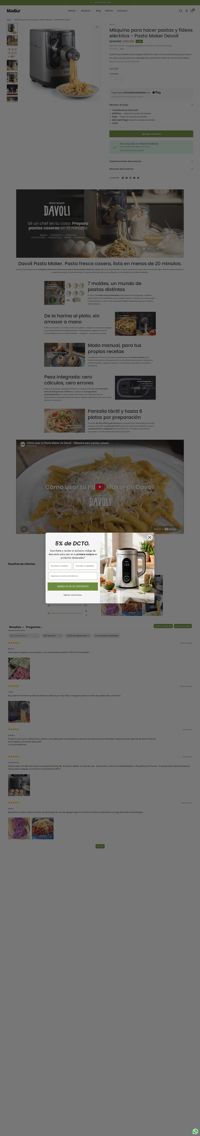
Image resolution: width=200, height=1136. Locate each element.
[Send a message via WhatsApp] (195, 1131)
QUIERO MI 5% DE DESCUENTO (73, 586)
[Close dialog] (149, 537)
